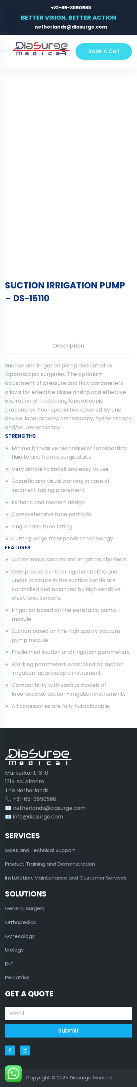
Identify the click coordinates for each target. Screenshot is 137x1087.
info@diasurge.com (38, 816)
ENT (9, 963)
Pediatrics (17, 977)
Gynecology (20, 936)
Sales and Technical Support (40, 850)
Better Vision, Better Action (68, 17)
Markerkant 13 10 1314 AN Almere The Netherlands (27, 781)
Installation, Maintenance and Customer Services (66, 877)
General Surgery (25, 908)
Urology (14, 949)
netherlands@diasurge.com (71, 27)
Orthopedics (20, 922)
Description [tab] (68, 345)
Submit (68, 1031)
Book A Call (103, 51)
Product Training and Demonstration (50, 863)
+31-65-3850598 (71, 7)
